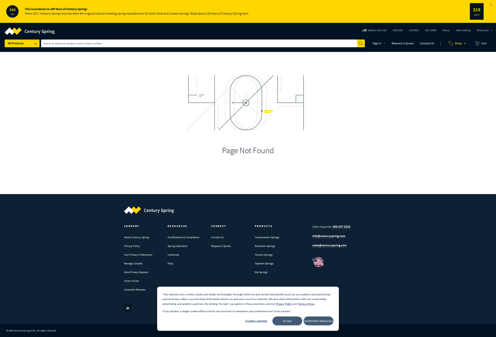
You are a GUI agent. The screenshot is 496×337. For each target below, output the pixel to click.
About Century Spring (136, 237)
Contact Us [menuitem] (427, 43)
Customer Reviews (134, 289)
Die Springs (261, 272)
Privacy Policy (132, 246)
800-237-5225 (341, 227)
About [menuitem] (446, 30)
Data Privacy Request (136, 272)
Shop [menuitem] (458, 43)
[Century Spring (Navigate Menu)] (29, 29)
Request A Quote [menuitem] (403, 43)
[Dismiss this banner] (491, 5)
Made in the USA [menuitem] (377, 30)
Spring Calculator (178, 246)
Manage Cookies (133, 263)
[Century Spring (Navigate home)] (149, 210)
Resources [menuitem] (483, 30)
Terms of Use (131, 281)
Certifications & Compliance (183, 237)
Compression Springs (267, 237)
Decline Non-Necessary (318, 320)
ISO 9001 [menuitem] (415, 31)
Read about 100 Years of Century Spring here (219, 13)
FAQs (170, 263)
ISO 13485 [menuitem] (430, 30)
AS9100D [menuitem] (399, 31)
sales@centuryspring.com (329, 245)
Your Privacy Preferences (138, 254)
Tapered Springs (264, 263)
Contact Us (217, 237)
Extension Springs (265, 246)
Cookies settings (256, 320)
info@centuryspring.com (328, 236)
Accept (287, 320)
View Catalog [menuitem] (463, 30)
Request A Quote (221, 246)
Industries (173, 254)
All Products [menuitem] (16, 43)
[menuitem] (480, 43)
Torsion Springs (264, 254)
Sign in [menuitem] (377, 43)
